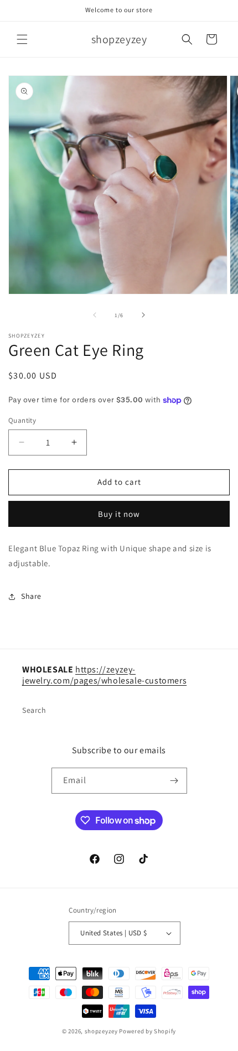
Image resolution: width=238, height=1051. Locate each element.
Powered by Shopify (147, 1031)
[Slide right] (143, 315)
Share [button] (31, 596)
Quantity (22, 420)
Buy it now (119, 514)
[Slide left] (94, 315)
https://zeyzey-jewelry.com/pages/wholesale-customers (104, 675)
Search (34, 710)
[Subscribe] (174, 781)
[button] (22, 39)
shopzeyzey (101, 1031)
